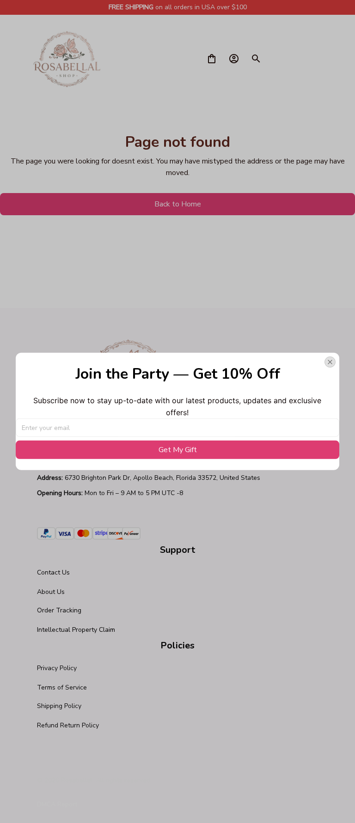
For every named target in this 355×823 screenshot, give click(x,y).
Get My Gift (178, 450)
